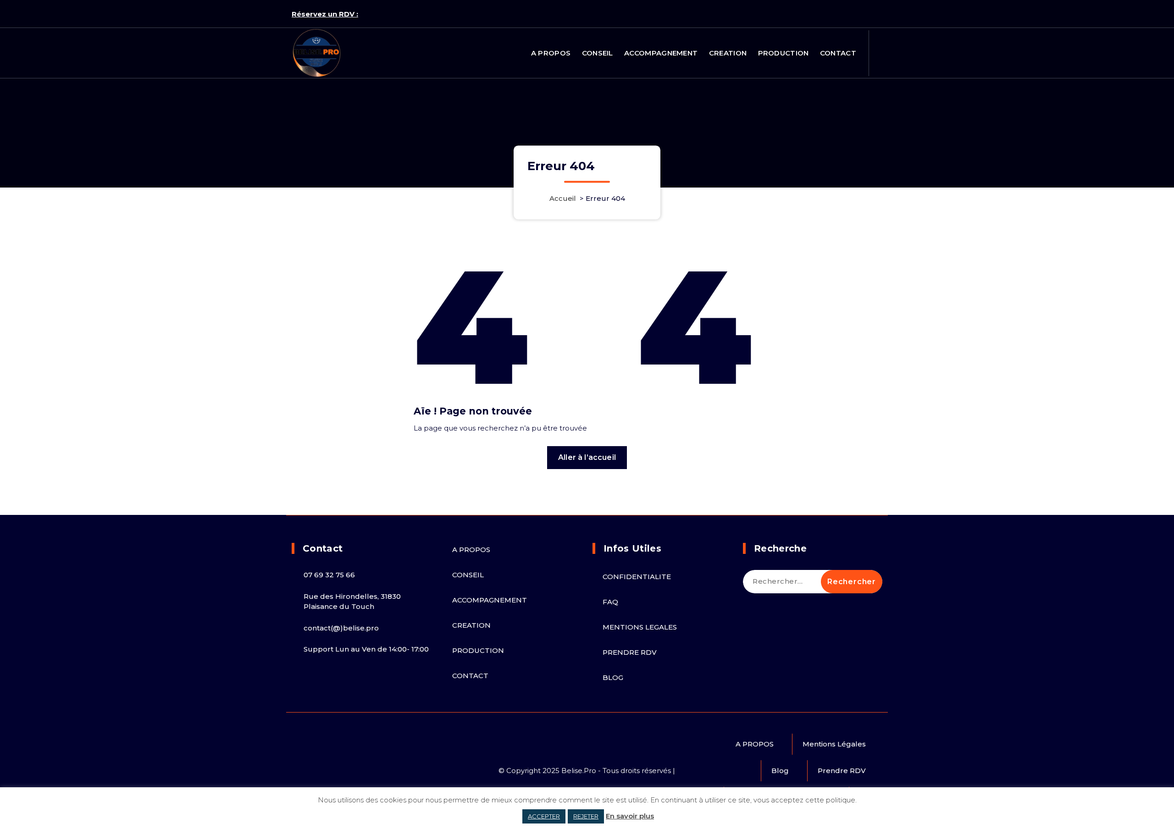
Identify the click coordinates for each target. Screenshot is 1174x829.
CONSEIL (597, 53)
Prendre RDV (842, 770)
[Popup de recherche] (879, 53)
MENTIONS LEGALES (640, 627)
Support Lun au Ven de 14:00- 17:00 (366, 649)
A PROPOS (550, 53)
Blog (780, 770)
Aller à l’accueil (587, 457)
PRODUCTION (783, 53)
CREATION (728, 53)
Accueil (562, 198)
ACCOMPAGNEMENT (661, 53)
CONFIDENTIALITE (637, 576)
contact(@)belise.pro (341, 628)
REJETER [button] (585, 816)
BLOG (613, 677)
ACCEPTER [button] (544, 816)
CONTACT (838, 53)
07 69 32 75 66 (329, 574)
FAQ (610, 601)
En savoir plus (630, 816)
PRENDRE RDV (630, 652)
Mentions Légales (834, 744)
